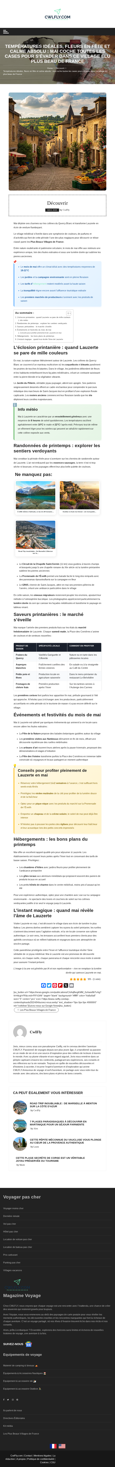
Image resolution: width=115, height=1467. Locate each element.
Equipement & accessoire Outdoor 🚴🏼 (22, 1389)
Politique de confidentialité (40, 1459)
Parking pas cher (11, 1262)
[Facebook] (43, 985)
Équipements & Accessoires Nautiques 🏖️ (24, 1373)
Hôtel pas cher (10, 1231)
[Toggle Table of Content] (67, 313)
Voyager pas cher (22, 1196)
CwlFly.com (16, 1455)
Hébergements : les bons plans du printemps (35, 336)
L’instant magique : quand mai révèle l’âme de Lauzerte (40, 339)
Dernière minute (11, 1216)
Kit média (8, 1426)
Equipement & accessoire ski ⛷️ (19, 1381)
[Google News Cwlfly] (28, 1344)
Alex (36, 1128)
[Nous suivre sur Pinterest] (16, 1400)
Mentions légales (42, 1455)
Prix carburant (10, 1255)
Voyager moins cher (13, 1208)
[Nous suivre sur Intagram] (13, 1400)
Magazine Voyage (22, 1295)
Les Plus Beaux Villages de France (38, 1010)
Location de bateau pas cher (17, 1247)
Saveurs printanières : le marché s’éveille (34, 327)
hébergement (39, 284)
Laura (36, 1147)
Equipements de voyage (22, 1354)
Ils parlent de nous (12, 1410)
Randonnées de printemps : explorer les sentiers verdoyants (42, 323)
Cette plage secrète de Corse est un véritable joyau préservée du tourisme (50, 1159)
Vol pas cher (9, 1224)
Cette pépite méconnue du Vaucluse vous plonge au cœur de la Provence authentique (65, 1141)
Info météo (24, 320)
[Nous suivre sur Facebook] (4, 1400)
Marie (22, 1165)
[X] (66, 985)
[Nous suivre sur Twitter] (8, 1400)
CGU (52, 1462)
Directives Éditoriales (14, 1418)
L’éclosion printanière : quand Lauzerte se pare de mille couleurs (44, 317)
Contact (28, 1455)
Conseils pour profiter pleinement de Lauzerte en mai (40, 333)
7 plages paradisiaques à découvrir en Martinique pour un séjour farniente (58, 1123)
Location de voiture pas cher (17, 1239)
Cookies (44, 1462)
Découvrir (57, 203)
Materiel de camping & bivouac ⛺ (20, 1365)
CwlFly (66, 210)
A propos (21, 1459)
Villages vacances (12, 1270)
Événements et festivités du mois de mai (34, 330)
